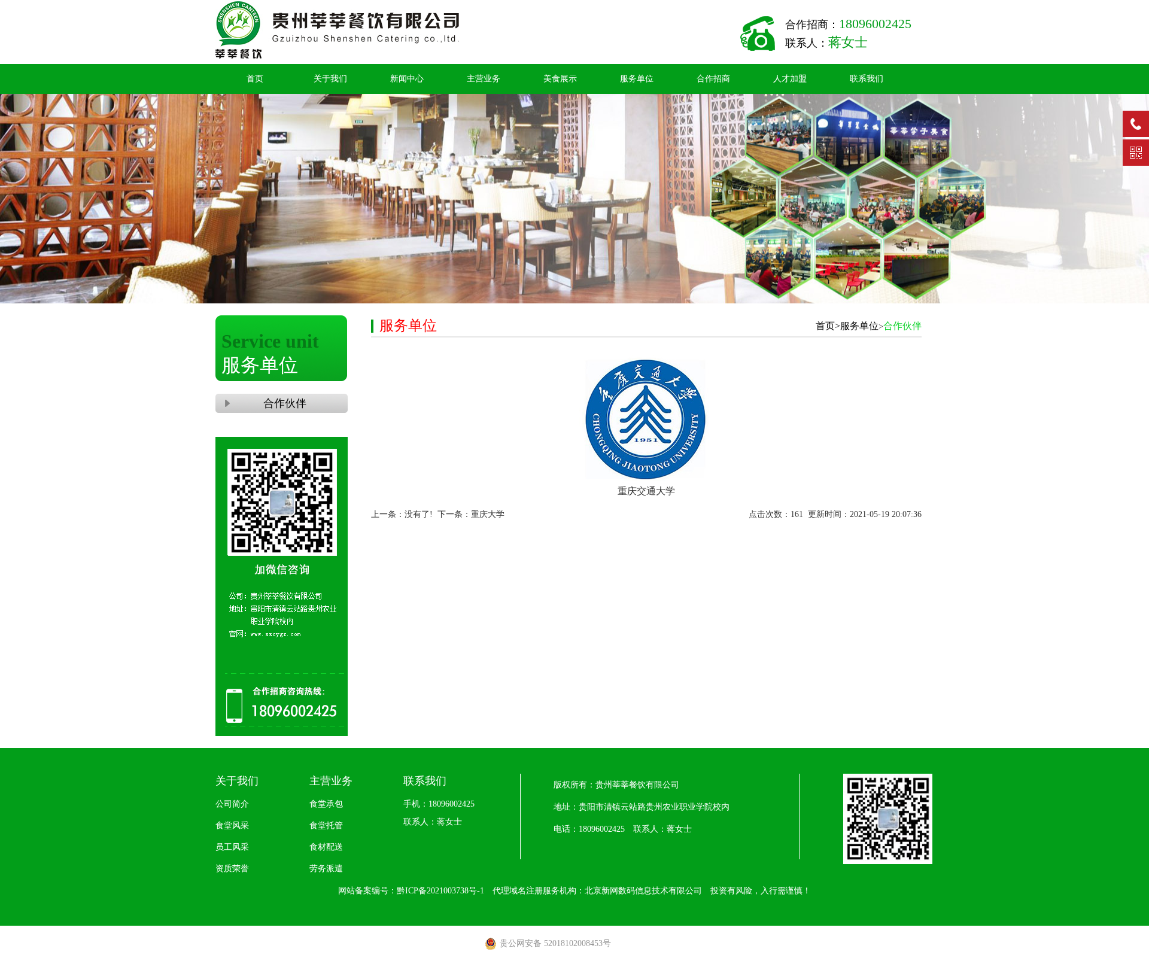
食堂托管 (326, 825)
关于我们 (330, 78)
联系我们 (866, 78)
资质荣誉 (232, 868)
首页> (828, 326)
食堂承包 (326, 803)
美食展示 (560, 78)
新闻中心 (407, 78)
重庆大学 (487, 514)
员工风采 (232, 847)
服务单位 (636, 78)
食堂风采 (232, 825)
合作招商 (713, 78)
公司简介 (232, 803)
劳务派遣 (326, 868)
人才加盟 (790, 78)
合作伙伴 (281, 403)
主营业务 (483, 78)
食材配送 (326, 847)
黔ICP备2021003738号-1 (440, 890)
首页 (255, 78)
